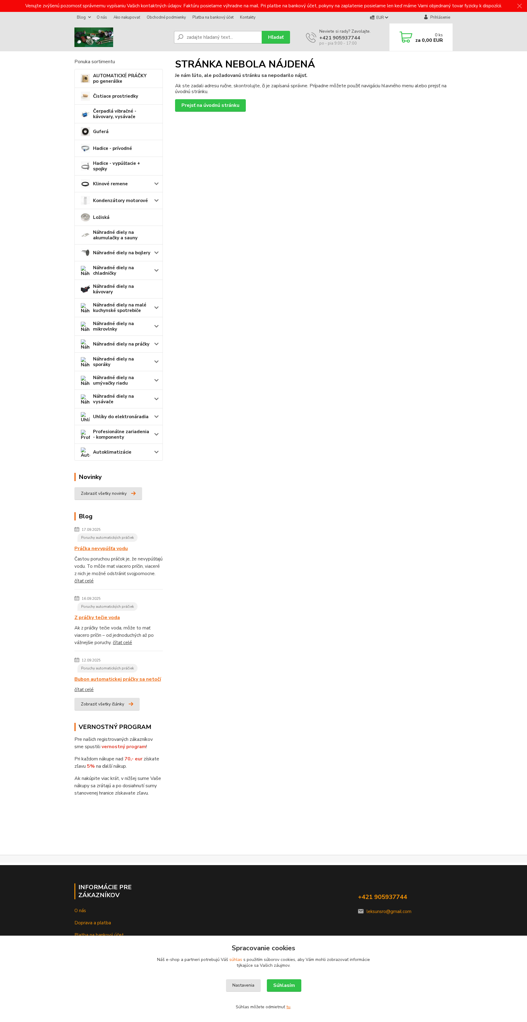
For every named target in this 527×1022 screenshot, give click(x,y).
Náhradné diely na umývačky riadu (113, 380)
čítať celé (84, 581)
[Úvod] (121, 37)
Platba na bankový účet (213, 17)
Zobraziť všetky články (102, 704)
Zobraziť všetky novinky (104, 493)
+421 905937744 (339, 37)
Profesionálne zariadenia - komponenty (121, 434)
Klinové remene (110, 184)
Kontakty (248, 17)
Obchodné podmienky (166, 17)
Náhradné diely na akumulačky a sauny (115, 235)
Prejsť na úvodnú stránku (210, 105)
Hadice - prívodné (112, 148)
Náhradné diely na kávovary (113, 289)
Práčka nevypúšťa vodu (101, 548)
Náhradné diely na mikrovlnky (113, 326)
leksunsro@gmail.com (389, 911)
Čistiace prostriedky (115, 96)
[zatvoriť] (519, 6)
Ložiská (101, 217)
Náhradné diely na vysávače (113, 399)
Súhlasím (284, 985)
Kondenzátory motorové (120, 201)
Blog (81, 17)
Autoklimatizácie (112, 452)
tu (288, 1007)
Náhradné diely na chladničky (113, 270)
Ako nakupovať (126, 17)
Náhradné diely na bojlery (121, 253)
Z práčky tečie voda (97, 617)
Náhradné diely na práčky (121, 344)
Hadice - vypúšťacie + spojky (116, 166)
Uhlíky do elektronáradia (121, 417)
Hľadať (276, 37)
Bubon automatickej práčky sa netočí (117, 679)
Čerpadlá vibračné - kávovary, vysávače (114, 114)
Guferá (101, 132)
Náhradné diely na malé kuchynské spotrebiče (119, 307)
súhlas (235, 959)
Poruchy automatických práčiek (107, 537)
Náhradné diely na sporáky (113, 362)
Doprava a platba (92, 923)
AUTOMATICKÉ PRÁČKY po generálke (120, 78)
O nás (102, 17)
